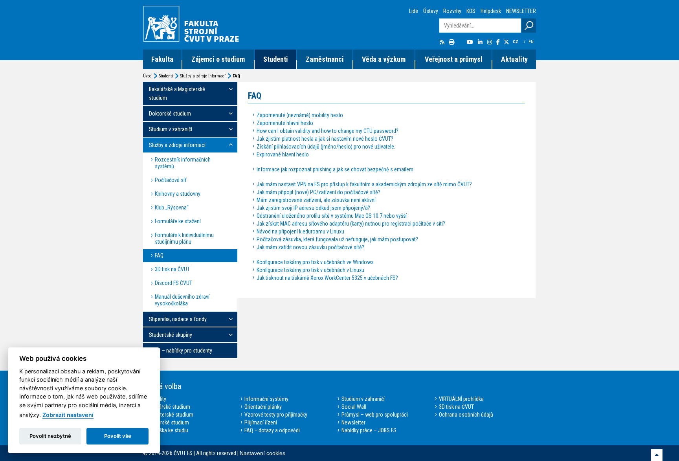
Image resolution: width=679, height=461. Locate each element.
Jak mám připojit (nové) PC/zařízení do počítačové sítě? (318, 192)
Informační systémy (266, 399)
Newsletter (353, 422)
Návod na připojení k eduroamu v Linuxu (300, 231)
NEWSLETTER (521, 11)
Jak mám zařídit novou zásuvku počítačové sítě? (310, 247)
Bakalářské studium (168, 407)
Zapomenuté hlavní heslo (285, 123)
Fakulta (162, 59)
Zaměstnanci (325, 59)
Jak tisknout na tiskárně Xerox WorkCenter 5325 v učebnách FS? (327, 278)
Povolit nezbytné (50, 436)
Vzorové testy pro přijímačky (275, 414)
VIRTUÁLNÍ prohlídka (461, 399)
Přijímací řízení (260, 422)
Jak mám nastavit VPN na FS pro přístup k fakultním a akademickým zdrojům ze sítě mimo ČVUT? (364, 184)
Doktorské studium (168, 422)
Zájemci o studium (218, 59)
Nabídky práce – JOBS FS (368, 430)
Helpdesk (491, 11)
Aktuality (514, 59)
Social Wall (353, 407)
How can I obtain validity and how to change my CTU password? (327, 131)
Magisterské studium (170, 414)
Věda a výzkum (384, 59)
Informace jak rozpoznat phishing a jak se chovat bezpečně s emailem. (336, 169)
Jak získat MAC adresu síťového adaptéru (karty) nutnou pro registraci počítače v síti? (351, 223)
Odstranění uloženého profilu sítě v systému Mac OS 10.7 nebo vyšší (332, 216)
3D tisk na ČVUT (456, 407)
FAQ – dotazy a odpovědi (272, 430)
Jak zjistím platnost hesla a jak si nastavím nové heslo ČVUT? (325, 139)
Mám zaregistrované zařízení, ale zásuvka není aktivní (316, 200)
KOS (470, 11)
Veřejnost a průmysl (454, 59)
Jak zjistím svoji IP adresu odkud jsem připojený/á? (313, 208)
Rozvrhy (452, 11)
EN (532, 41)
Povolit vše (117, 436)
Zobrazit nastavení (68, 414)
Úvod (147, 76)
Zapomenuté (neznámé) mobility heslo (300, 115)
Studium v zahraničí (363, 399)
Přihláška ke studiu (167, 430)
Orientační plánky (263, 407)
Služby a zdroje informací (203, 76)
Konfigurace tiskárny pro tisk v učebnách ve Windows (315, 262)
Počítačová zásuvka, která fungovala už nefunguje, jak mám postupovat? (337, 239)
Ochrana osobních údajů (466, 414)
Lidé (413, 11)
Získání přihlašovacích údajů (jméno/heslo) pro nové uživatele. (326, 146)
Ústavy (430, 11)
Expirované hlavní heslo (283, 154)
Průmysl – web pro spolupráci (374, 414)
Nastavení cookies (262, 453)
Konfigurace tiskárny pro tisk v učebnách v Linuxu (310, 270)
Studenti (275, 59)
